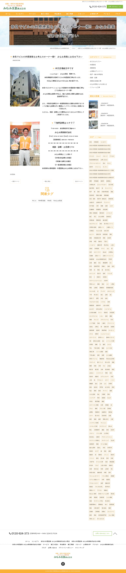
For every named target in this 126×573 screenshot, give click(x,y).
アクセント (100, 380)
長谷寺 (91, 376)
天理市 (110, 384)
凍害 (90, 497)
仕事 (102, 405)
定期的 (91, 511)
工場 (112, 419)
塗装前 (103, 398)
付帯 (103, 480)
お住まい (91, 373)
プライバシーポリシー (95, 163)
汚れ (90, 348)
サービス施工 (104, 444)
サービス (91, 156)
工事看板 (97, 511)
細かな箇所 (92, 448)
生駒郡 (112, 327)
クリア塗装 (92, 323)
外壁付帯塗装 (105, 192)
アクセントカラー (94, 483)
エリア (97, 451)
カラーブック (92, 337)
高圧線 (110, 412)
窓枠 (113, 387)
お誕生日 (91, 202)
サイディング (105, 440)
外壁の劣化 (92, 472)
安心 (99, 263)
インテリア (92, 398)
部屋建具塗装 (109, 288)
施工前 (91, 369)
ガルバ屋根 (111, 515)
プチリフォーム (105, 320)
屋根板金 (100, 504)
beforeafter (99, 309)
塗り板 (102, 458)
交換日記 (108, 217)
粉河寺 (95, 387)
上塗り (112, 245)
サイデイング (103, 426)
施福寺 (91, 455)
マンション (103, 423)
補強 (95, 419)
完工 (95, 217)
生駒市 (98, 437)
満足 (95, 515)
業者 (95, 391)
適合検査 (107, 369)
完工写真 (111, 185)
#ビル (34, 200)
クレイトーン (110, 511)
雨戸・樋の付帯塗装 (96, 74)
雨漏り (103, 266)
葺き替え (106, 245)
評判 (90, 266)
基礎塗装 (91, 305)
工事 (97, 206)
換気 (90, 238)
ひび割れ (106, 433)
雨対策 (105, 312)
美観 (113, 362)
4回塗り (105, 277)
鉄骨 (99, 391)
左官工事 (106, 231)
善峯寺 (110, 465)
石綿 (106, 462)
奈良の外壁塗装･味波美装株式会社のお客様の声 (101, 177)
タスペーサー (97, 252)
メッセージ (92, 245)
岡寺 (90, 387)
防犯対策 (111, 199)
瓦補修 (91, 256)
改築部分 (104, 412)
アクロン (99, 490)
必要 (106, 295)
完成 (98, 323)
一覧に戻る (47, 181)
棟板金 (105, 490)
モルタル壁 (99, 231)
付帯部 (91, 344)
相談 (113, 369)
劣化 (101, 224)
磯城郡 (91, 384)
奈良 (90, 142)
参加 (97, 458)
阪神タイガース (110, 337)
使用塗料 (91, 444)
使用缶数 (111, 504)
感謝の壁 (99, 245)
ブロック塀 (102, 408)
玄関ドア (91, 298)
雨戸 (90, 192)
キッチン (105, 167)
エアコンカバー (105, 376)
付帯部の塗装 (92, 227)
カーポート (111, 330)
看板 (112, 192)
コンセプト (103, 142)
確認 (103, 401)
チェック (96, 320)
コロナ (111, 206)
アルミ (91, 408)
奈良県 (109, 238)
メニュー (98, 156)
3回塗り (99, 277)
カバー (91, 416)
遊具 (90, 419)
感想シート (101, 227)
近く (111, 263)
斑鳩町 (112, 476)
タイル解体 (109, 355)
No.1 (106, 504)
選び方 (99, 273)
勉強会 (91, 487)
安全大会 (96, 469)
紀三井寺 (107, 387)
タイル (109, 344)
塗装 (98, 192)
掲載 (98, 284)
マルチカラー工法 (94, 302)
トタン (101, 316)
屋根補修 (106, 195)
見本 (107, 458)
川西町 (103, 394)
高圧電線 (97, 401)
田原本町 (91, 195)
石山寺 (112, 440)
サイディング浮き (98, 501)
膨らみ (110, 426)
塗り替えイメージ (108, 224)
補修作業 (99, 472)
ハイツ (112, 380)
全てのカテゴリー (95, 62)
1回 (90, 341)
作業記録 (91, 220)
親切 (90, 515)
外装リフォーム (93, 359)
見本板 (109, 408)
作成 (112, 458)
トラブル (103, 302)
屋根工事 (91, 352)
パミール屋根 (99, 352)
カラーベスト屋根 (94, 405)
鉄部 (106, 316)
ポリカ (91, 334)
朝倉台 (100, 241)
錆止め (104, 252)
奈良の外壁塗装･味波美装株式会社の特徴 (99, 149)
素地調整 (105, 263)
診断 (103, 355)
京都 (90, 469)
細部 (99, 419)
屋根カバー (92, 490)
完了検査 (91, 206)
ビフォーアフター (101, 185)
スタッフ (105, 156)
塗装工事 (98, 234)
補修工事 (107, 483)
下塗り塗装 (97, 348)
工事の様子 (97, 508)
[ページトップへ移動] (115, 533)
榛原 (95, 263)
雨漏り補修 (99, 195)
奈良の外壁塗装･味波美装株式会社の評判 (99, 174)
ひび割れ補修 (92, 312)
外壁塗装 (12, 174)
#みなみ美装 (57, 200)
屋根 (104, 238)
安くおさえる (100, 519)
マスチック (92, 362)
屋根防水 (102, 288)
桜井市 (91, 167)
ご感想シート (109, 227)
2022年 (106, 281)
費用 (90, 181)
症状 (107, 430)
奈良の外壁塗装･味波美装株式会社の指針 (99, 153)
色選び (97, 334)
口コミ (109, 163)
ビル (105, 384)
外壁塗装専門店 (102, 515)
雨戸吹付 (107, 487)
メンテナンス (99, 373)
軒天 (112, 320)
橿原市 (102, 181)
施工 (90, 217)
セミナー (91, 234)
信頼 (108, 266)
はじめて (91, 309)
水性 (102, 298)
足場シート (98, 256)
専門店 (101, 387)
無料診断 (91, 330)
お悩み (109, 366)
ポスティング (110, 291)
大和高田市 (97, 430)
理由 (90, 288)
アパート (105, 391)
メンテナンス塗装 (94, 423)
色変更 (108, 480)
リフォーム (98, 167)
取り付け (97, 416)
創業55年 (98, 305)
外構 (105, 472)
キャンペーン (108, 188)
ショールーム (108, 309)
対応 (104, 448)
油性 (106, 298)
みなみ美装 (101, 217)
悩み (90, 391)
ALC (103, 341)
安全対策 (104, 416)
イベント (91, 458)
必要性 (91, 412)
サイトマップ (79, 548)
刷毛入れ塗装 (96, 341)
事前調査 (112, 462)
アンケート (107, 202)
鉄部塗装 (105, 234)
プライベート (110, 323)
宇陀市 (110, 259)
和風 (98, 270)
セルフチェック (93, 224)
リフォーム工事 (95, 87)
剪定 (105, 451)
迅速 (90, 501)
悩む (98, 394)
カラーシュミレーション (95, 281)
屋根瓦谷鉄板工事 (95, 81)
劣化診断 (105, 209)
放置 (102, 483)
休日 (111, 373)
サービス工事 (99, 462)
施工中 (98, 188)
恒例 (102, 469)
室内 (108, 394)
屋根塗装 (93, 68)
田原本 (91, 451)
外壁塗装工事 (97, 238)
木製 (108, 302)
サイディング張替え (94, 440)
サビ (104, 366)
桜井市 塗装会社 (101, 199)
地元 (113, 266)
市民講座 (96, 181)
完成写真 (102, 497)
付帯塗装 (97, 248)
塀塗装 (95, 497)
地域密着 (91, 259)
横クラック (100, 362)
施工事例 (91, 188)
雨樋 (97, 444)
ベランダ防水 (105, 476)
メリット (106, 455)
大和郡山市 (92, 185)
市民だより (92, 284)
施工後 (97, 369)
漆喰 (96, 344)
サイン (100, 312)
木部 (112, 376)
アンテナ (103, 291)
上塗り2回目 (106, 305)
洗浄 (90, 252)
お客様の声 (99, 202)
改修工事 (106, 327)
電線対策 (102, 359)
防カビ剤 (107, 362)
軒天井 (91, 465)
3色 (111, 469)
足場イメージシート (108, 256)
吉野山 (97, 327)
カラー (107, 380)
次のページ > (79, 181)
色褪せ (103, 511)
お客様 (95, 288)
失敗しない (92, 519)
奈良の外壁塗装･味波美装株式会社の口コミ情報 (101, 170)
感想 (106, 352)
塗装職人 (108, 181)
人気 (90, 380)
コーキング (109, 213)
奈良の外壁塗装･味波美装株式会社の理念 (99, 145)
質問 (97, 298)
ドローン (91, 433)
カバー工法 (109, 348)
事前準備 (104, 330)
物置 (111, 391)
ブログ (97, 465)
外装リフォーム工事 (103, 494)
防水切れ (91, 437)
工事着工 (91, 231)
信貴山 (91, 327)
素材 (96, 408)
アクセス (112, 156)
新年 (110, 472)
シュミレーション (105, 334)
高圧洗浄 (102, 213)
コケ (107, 284)
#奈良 (49, 200)
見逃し (99, 448)
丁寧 (90, 295)
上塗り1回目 (104, 465)
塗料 (104, 273)
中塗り (91, 401)
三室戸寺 (91, 462)
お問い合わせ (104, 160)
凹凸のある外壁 (110, 359)
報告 (90, 508)
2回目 (90, 248)
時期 (106, 373)
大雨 (99, 366)
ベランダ (109, 273)
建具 (104, 344)
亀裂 (103, 348)
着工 (102, 295)
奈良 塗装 (92, 199)
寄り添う (96, 295)
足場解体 (91, 209)
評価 (90, 241)
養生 (111, 234)
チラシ (103, 248)
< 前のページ (15, 181)
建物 (103, 430)
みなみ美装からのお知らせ (98, 84)
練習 (110, 451)
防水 (90, 277)
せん (108, 248)
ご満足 (112, 284)
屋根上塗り (106, 419)
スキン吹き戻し (99, 487)
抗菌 (106, 206)
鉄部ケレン (101, 337)
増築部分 (97, 412)
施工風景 (105, 220)
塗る (96, 384)
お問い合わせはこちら (114, 7)
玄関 (90, 270)
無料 (98, 355)
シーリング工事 (110, 341)
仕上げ (109, 398)
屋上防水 (107, 501)
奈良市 (112, 430)
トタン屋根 (109, 497)
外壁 (95, 241)
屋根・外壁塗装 (93, 213)
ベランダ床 (99, 433)
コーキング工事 (93, 426)
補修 (90, 320)
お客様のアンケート (96, 71)
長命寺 (112, 455)
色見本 (98, 330)
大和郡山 (111, 252)
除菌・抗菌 (93, 78)
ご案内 (103, 323)
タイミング (92, 273)
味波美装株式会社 (94, 160)
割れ (90, 430)
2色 (110, 295)
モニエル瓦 (92, 291)
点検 (102, 369)
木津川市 (109, 448)
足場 (90, 263)
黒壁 (110, 508)
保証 (103, 284)
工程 (101, 384)
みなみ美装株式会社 (101, 259)
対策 (95, 366)
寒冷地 (112, 494)
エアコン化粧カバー (94, 480)
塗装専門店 (97, 266)
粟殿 (111, 316)
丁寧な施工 (92, 355)
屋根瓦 (100, 455)
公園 (110, 416)
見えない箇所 (92, 494)
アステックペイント (107, 437)
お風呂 (107, 469)
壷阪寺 (97, 376)
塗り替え (107, 270)
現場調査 (98, 209)
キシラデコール (93, 316)
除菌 (102, 206)
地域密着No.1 (92, 504)
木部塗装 (112, 312)
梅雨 (90, 366)
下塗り (105, 241)
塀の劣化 (104, 508)
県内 (98, 398)
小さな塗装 (92, 394)
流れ (104, 163)
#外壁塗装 (41, 200)
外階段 (107, 405)
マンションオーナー (94, 476)
